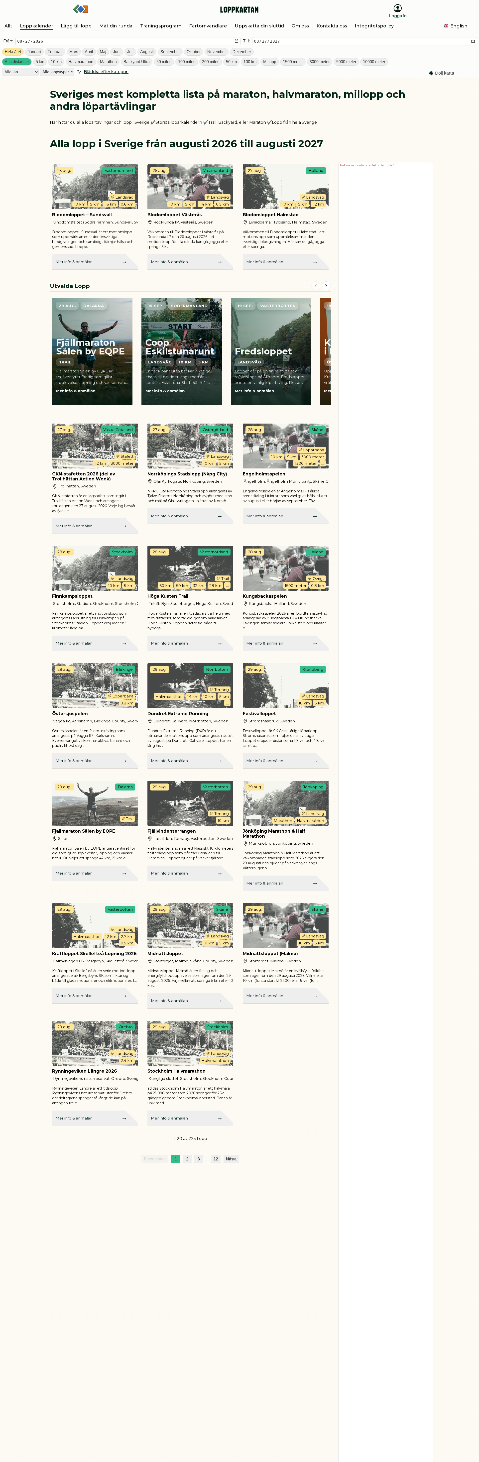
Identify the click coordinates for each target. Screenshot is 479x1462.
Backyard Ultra (136, 62)
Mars (73, 52)
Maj (103, 52)
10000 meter (374, 62)
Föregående (155, 1159)
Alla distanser (17, 62)
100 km (249, 62)
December (242, 52)
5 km (40, 62)
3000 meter (320, 62)
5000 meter (346, 62)
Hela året (13, 52)
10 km (56, 62)
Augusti (147, 52)
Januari (34, 52)
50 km (231, 62)
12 (216, 1159)
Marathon (108, 62)
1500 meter (293, 62)
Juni (116, 52)
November (216, 52)
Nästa (231, 1159)
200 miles (210, 62)
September (170, 52)
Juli (130, 52)
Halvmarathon (80, 62)
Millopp (269, 62)
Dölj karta (444, 73)
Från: (8, 41)
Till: (246, 41)
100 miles (186, 62)
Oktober (194, 52)
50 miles (163, 62)
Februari (55, 52)
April (89, 52)
